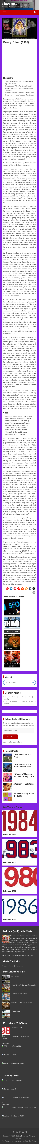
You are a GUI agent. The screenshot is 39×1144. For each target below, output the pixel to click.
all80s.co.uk (10, 4)
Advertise (13, 701)
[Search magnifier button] (33, 682)
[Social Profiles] (13, 1132)
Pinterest (6, 697)
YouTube (7, 699)
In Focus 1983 (9, 863)
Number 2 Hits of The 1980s (21, 1002)
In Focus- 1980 (9, 891)
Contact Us (23, 701)
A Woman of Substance (24, 784)
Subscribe (10, 737)
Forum (5, 701)
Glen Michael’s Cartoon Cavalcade (23, 985)
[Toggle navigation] (4, 12)
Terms (6, 704)
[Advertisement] (19, 58)
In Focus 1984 (9, 834)
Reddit (14, 697)
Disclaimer (19, 966)
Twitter (28, 697)
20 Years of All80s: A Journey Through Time (24, 775)
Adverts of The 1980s (19, 994)
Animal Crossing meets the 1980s (23, 1107)
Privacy (31, 701)
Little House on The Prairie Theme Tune (22, 765)
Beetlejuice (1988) (17, 1063)
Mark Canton (25, 134)
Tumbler (21, 697)
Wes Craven (11, 84)
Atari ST (14, 1055)
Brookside (15, 976)
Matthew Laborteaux (18, 88)
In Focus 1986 (9, 919)
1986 (7, 81)
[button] (7, 588)
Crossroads (15, 1011)
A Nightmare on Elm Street (22, 145)
